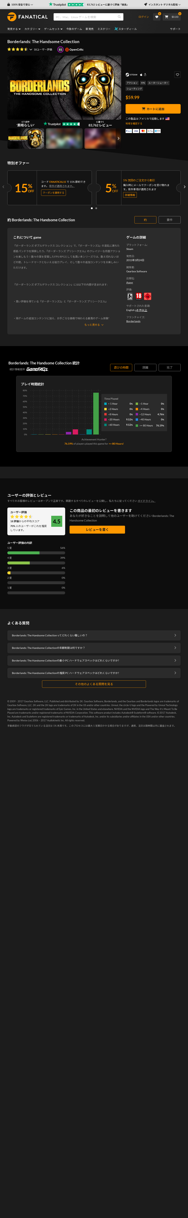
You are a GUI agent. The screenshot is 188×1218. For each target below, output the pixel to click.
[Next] (184, 187)
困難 (145, 367)
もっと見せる (92, 324)
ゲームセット (52, 28)
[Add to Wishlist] (177, 74)
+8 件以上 (141, 310)
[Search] (119, 17)
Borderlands (133, 321)
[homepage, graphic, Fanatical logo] (27, 16)
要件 (170, 219)
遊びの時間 (121, 367)
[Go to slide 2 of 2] (96, 208)
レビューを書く (97, 530)
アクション (132, 82)
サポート (175, 28)
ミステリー (104, 28)
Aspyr (129, 282)
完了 (170, 367)
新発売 (90, 28)
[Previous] (3, 187)
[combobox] (95, 17)
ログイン (144, 16)
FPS (143, 82)
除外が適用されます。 (62, 186)
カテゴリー (31, 28)
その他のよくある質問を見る (94, 684)
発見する (12, 28)
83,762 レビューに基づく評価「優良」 (108, 4)
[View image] (64, 138)
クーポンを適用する (53, 192)
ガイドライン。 (147, 500)
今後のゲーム (74, 28)
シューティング (134, 88)
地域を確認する (134, 123)
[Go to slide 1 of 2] (92, 208)
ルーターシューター (158, 82)
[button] (20, 5)
